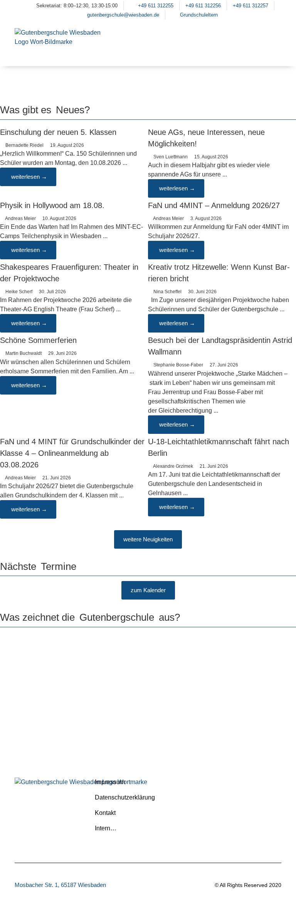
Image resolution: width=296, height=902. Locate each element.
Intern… (105, 828)
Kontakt (105, 813)
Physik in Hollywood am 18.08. (52, 205)
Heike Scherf (18, 291)
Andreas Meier (20, 218)
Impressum (110, 782)
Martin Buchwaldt (23, 353)
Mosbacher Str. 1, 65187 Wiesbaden (60, 885)
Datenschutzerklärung (125, 797)
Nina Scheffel (167, 291)
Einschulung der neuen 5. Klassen (58, 132)
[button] (272, 53)
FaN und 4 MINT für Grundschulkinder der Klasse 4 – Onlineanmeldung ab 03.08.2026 (72, 453)
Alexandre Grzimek (173, 466)
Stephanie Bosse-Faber (178, 365)
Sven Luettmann (170, 157)
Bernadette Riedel (24, 145)
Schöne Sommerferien (38, 340)
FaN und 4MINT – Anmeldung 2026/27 (214, 205)
